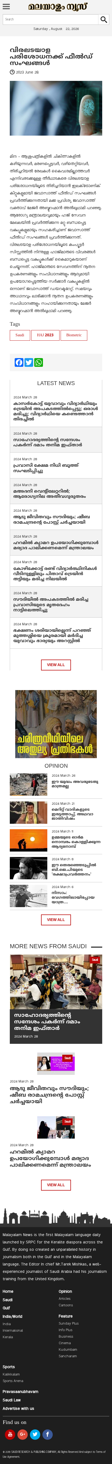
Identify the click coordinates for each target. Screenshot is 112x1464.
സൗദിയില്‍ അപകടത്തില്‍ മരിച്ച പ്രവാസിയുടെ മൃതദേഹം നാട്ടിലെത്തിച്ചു (50, 605)
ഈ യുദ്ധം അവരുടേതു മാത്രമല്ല (75, 784)
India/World (12, 1316)
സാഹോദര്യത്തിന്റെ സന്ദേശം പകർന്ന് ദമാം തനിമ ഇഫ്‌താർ (48, 442)
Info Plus (65, 1330)
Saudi (19, 335)
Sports (9, 1367)
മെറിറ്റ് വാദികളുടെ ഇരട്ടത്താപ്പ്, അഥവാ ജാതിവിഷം (72, 814)
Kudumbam (68, 1350)
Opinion (65, 1291)
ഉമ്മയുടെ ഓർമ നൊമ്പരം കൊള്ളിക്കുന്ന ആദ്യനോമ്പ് (76, 842)
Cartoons (66, 1305)
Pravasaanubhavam (20, 1391)
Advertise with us (18, 1408)
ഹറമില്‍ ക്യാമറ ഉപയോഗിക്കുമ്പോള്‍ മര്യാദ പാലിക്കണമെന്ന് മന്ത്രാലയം (56, 545)
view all (56, 665)
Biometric (74, 335)
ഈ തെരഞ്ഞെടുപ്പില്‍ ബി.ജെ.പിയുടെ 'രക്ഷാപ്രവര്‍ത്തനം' (74, 870)
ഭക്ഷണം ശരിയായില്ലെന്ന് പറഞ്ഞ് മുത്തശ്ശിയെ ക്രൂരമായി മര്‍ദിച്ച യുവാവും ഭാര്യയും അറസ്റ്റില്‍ (52, 636)
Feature (66, 1316)
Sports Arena (13, 1381)
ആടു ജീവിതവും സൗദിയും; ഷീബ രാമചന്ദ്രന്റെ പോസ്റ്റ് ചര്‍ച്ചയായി (51, 519)
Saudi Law (12, 1400)
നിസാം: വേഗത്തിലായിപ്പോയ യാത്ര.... (73, 898)
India (7, 1324)
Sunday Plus (69, 1324)
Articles (64, 1299)
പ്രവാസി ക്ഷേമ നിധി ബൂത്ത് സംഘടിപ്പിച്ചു (46, 468)
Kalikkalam (11, 1374)
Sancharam (68, 1356)
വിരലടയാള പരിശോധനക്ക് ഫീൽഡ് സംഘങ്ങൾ (51, 57)
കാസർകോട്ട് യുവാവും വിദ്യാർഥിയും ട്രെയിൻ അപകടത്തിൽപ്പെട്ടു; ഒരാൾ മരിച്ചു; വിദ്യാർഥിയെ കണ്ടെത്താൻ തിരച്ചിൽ (55, 411)
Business (66, 1337)
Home (8, 1291)
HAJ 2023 (45, 335)
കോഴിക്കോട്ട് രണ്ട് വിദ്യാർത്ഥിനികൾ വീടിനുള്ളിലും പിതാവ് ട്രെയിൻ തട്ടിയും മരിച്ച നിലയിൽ (55, 574)
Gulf (6, 1308)
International (13, 1331)
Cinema (65, 1343)
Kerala (8, 1337)
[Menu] (6, 7)
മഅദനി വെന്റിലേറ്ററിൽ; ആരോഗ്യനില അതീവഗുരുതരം (49, 494)
